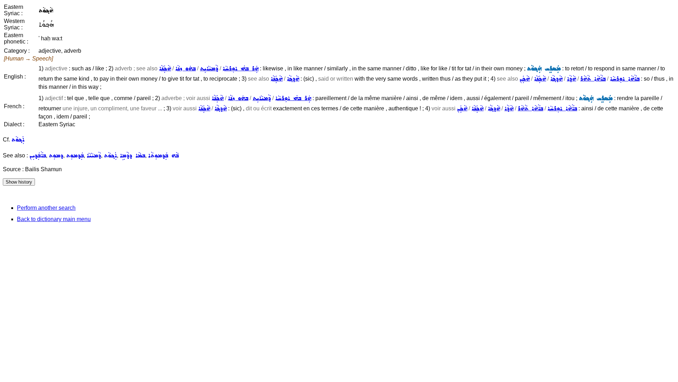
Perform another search (46, 208)
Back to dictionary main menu (54, 219)
